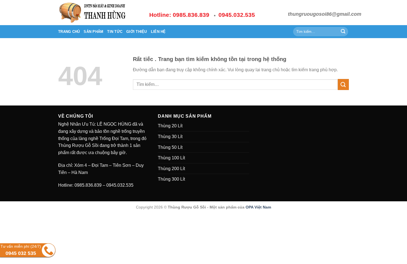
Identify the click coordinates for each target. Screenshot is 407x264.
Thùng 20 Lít (170, 125)
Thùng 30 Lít (170, 136)
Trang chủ (69, 32)
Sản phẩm (93, 32)
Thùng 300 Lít (171, 179)
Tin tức (114, 32)
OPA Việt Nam (258, 207)
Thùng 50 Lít (170, 147)
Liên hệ (158, 32)
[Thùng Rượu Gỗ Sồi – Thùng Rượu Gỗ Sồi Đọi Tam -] (99, 12)
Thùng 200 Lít (171, 168)
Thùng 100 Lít (171, 157)
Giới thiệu (136, 32)
